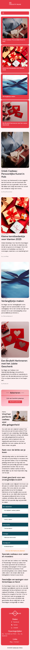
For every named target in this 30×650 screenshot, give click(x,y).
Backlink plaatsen (15, 402)
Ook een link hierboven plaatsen (15, 551)
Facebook (16, 622)
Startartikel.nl (8, 528)
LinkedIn (15, 628)
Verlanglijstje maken (12, 300)
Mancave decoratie (10, 537)
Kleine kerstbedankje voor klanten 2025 (13, 238)
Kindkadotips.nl (8, 546)
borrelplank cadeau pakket (12, 510)
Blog (11, 642)
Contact (16, 642)
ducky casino (8, 519)
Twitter (15, 625)
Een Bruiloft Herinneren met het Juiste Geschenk (14, 363)
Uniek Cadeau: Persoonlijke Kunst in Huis (12, 173)
